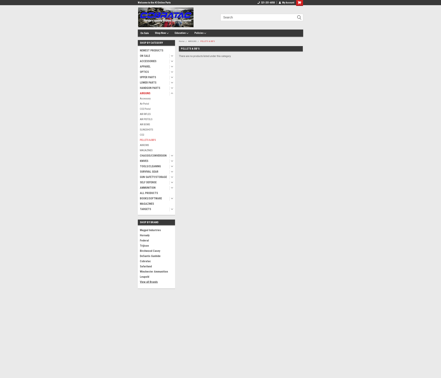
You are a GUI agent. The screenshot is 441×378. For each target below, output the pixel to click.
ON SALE (145, 55)
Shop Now (160, 33)
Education (180, 33)
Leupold (144, 276)
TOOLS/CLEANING (150, 166)
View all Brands (149, 282)
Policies (199, 33)
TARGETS (145, 209)
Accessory (145, 98)
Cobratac (145, 261)
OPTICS (144, 72)
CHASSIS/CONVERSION (153, 155)
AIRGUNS (145, 93)
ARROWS (144, 145)
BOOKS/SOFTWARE (151, 198)
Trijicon (144, 245)
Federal (144, 240)
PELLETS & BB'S (148, 140)
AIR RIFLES (145, 114)
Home (181, 41)
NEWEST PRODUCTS (151, 50)
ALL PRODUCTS (149, 193)
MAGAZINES (146, 150)
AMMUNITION (148, 187)
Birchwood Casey (150, 251)
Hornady (145, 235)
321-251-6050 (268, 2)
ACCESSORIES (148, 61)
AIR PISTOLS (146, 119)
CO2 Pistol (145, 108)
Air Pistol (144, 103)
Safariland (146, 266)
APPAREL (145, 66)
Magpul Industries (150, 230)
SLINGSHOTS (146, 129)
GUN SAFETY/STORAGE (153, 177)
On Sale (144, 33)
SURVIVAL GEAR (149, 171)
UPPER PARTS (148, 77)
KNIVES (144, 161)
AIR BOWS (145, 124)
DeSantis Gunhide (150, 256)
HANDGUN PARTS (150, 88)
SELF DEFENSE (148, 182)
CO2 (142, 134)
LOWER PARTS (148, 82)
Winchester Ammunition (154, 271)
